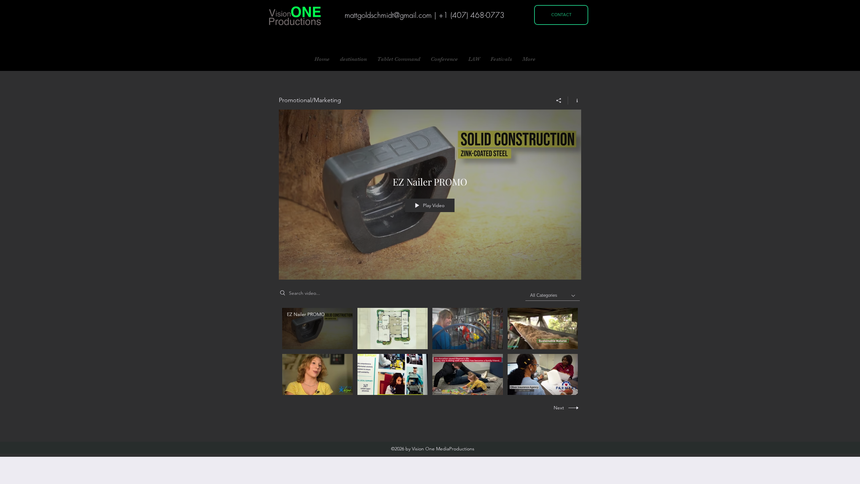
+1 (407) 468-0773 (472, 15)
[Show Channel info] (574, 100)
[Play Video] (317, 328)
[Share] (559, 100)
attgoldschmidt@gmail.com (391, 15)
